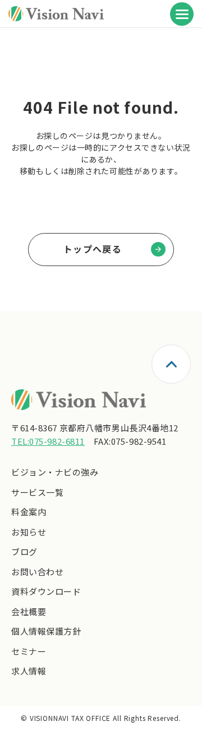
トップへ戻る (92, 248)
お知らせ (28, 532)
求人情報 (28, 671)
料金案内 (28, 512)
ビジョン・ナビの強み (55, 472)
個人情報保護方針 (46, 631)
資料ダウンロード (46, 591)
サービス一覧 (37, 492)
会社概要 (28, 611)
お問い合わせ (37, 572)
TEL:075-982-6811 (48, 441)
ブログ (24, 551)
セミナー (28, 651)
